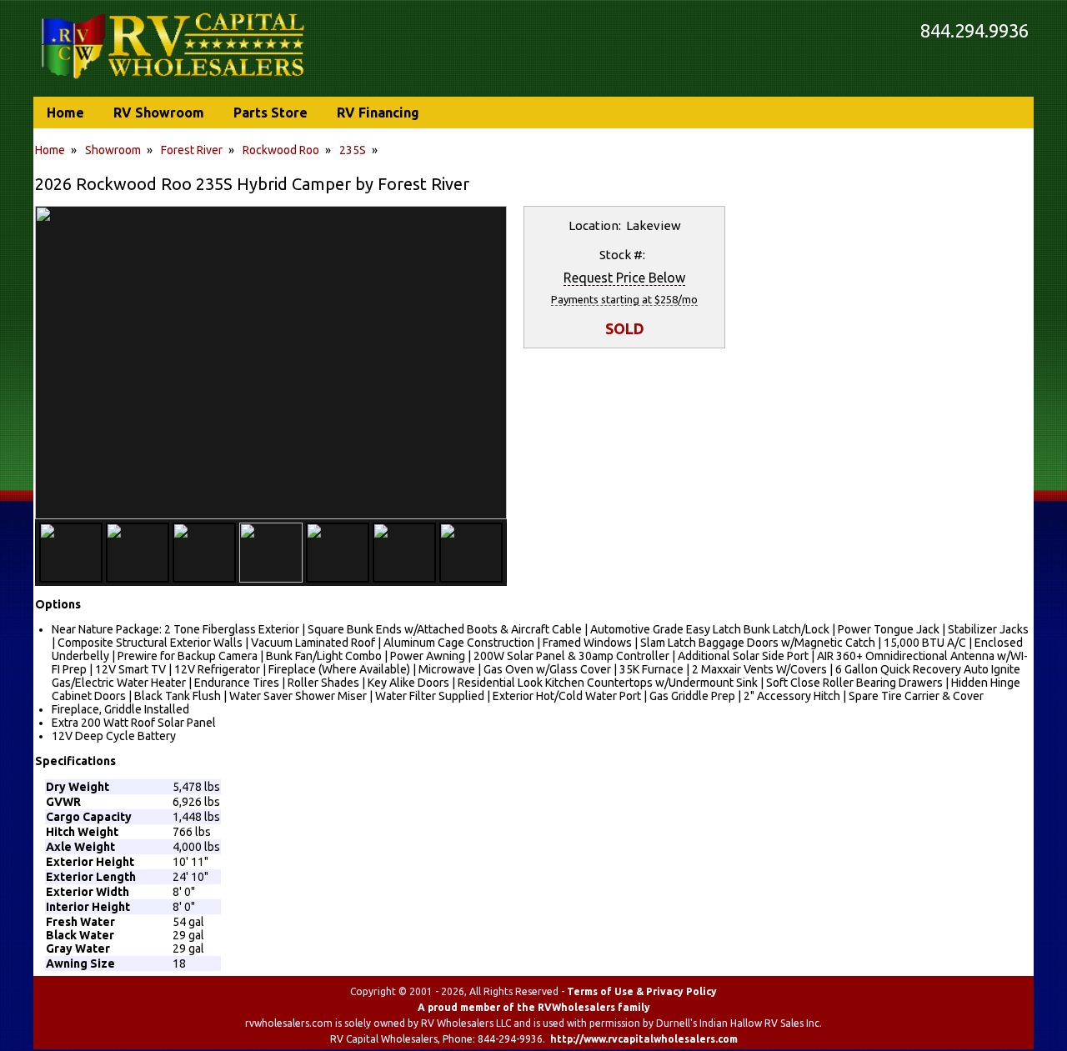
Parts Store (270, 112)
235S (352, 150)
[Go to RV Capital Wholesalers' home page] (174, 80)
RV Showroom (158, 112)
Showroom (113, 150)
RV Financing (378, 112)
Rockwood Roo (281, 150)
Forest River (192, 150)
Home (50, 150)
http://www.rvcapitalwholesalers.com (644, 1038)
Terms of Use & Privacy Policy (642, 991)
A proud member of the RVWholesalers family (534, 1007)
